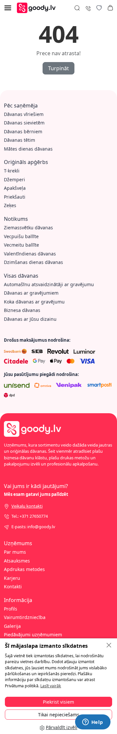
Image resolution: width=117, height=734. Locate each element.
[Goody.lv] (38, 7)
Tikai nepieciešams (58, 714)
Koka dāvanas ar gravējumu (34, 302)
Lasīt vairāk (50, 686)
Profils (10, 609)
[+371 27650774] (88, 7)
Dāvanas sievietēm (24, 123)
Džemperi (14, 179)
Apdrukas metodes (24, 569)
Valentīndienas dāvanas (30, 254)
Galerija (12, 626)
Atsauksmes (17, 561)
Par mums (15, 552)
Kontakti (13, 586)
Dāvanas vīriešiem (24, 114)
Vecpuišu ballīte (21, 236)
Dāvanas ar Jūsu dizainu (30, 319)
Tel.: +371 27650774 (29, 516)
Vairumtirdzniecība (25, 617)
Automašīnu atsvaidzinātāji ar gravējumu (49, 284)
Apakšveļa (15, 188)
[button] (110, 8)
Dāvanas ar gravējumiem (31, 293)
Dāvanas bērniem (23, 131)
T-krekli (12, 171)
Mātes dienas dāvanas (28, 149)
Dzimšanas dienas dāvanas (33, 262)
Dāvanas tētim (19, 140)
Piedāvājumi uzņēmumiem (33, 634)
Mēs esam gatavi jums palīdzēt (36, 494)
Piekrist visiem (58, 702)
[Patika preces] (99, 8)
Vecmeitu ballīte (21, 245)
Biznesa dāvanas (22, 310)
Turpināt (58, 68)
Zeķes (10, 205)
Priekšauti (14, 197)
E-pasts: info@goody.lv (33, 527)
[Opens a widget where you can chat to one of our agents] (92, 722)
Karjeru (12, 578)
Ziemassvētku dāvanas (28, 227)
